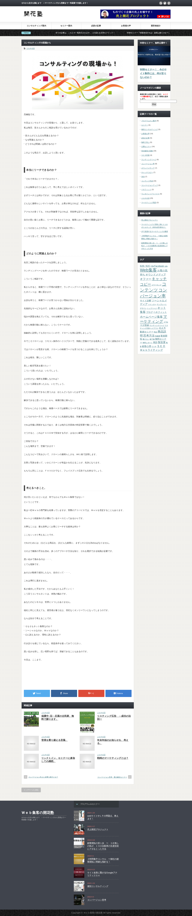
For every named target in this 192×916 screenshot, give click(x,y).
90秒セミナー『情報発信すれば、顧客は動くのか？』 (128, 33)
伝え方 (162, 328)
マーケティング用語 (148, 202)
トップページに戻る (31, 790)
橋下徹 (152, 339)
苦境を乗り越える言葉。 (54, 740)
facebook (169, 3)
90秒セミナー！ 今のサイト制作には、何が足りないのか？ (153, 73)
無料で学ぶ (145, 142)
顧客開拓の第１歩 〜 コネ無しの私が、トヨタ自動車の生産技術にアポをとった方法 (154, 245)
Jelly (166, 266)
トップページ (152, 308)
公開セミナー (146, 146)
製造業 (162, 342)
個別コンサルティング (149, 129)
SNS (143, 177)
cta (152, 266)
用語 (155, 342)
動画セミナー (146, 332)
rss (160, 3)
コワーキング (156, 285)
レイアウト (154, 328)
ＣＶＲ (154, 346)
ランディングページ (148, 159)
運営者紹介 (156, 26)
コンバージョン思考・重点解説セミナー (112, 777)
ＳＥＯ (161, 346)
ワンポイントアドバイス (150, 194)
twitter (164, 3)
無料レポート (148, 342)
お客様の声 (126, 26)
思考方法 (149, 335)
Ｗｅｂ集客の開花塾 (37, 813)
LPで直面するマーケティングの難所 (154, 231)
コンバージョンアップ (149, 185)
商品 (155, 332)
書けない (146, 339)
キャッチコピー (147, 172)
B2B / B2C (145, 266)
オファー (145, 279)
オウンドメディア (147, 168)
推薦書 (157, 336)
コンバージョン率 (147, 164)
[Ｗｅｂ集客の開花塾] (33, 17)
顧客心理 (146, 346)
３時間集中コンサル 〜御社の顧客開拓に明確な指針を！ (103, 860)
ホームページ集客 (151, 316)
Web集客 (148, 270)
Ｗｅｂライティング (151, 349)
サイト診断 (145, 300)
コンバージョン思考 (96, 900)
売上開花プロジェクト (149, 220)
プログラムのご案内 (148, 121)
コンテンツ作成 (147, 181)
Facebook (159, 266)
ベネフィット (146, 189)
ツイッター (152, 304)
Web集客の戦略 (147, 151)
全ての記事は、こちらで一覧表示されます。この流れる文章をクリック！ (64, 33)
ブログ (149, 312)
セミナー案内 (66, 26)
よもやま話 (30, 48)
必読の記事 (96, 26)
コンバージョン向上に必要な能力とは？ (43, 777)
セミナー (144, 125)
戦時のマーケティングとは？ (112, 758)
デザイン (143, 308)
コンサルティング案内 (36, 26)
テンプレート (162, 304)
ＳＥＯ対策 (145, 155)
